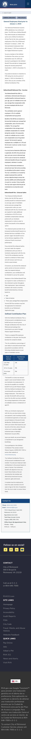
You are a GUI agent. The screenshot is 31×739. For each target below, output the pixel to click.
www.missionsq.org (10, 455)
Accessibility (8, 612)
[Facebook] (6, 549)
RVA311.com (8, 596)
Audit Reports (9, 616)
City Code (7, 624)
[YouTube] (22, 549)
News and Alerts (10, 658)
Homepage (8, 604)
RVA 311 (7, 654)
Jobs (5, 646)
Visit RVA (7, 662)
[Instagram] (11, 549)
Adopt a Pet (8, 650)
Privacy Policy (9, 608)
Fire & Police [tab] (22, 17)
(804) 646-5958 (12, 505)
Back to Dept (7, 13)
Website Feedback (11, 634)
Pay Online (7, 643)
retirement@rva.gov (12, 507)
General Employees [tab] (9, 17)
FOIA (5, 620)
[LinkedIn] (17, 549)
